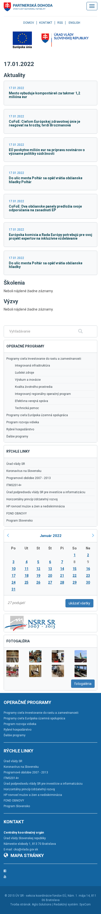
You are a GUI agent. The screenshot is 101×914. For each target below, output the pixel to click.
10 (13, 569)
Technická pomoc (27, 408)
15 (74, 569)
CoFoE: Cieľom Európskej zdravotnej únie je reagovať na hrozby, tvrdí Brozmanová (44, 123)
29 (74, 582)
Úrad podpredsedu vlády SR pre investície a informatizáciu (45, 492)
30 (88, 582)
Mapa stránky (27, 855)
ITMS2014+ (14, 485)
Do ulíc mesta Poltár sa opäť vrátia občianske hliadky (45, 265)
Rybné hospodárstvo (20, 429)
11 (26, 569)
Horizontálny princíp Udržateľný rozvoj (32, 499)
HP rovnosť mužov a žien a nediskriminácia (35, 506)
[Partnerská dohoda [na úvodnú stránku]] (28, 6)
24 (13, 582)
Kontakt (45, 22)
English (74, 22)
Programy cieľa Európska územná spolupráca (37, 415)
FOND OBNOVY (16, 513)
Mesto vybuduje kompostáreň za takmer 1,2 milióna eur (44, 95)
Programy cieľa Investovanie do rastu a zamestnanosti (43, 358)
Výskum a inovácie (28, 379)
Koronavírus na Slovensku (23, 471)
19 (38, 576)
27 (50, 582)
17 (13, 576)
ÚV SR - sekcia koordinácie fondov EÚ (40, 895)
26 (38, 582)
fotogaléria (82, 684)
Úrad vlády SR (15, 464)
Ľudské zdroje (24, 372)
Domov (28, 22)
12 (38, 569)
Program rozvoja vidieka (22, 422)
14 (62, 569)
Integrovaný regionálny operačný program (43, 394)
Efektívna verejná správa (31, 401)
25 (26, 582)
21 (62, 576)
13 (50, 569)
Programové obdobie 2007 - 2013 (28, 478)
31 (13, 589)
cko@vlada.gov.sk (25, 849)
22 (74, 576)
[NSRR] (30, 623)
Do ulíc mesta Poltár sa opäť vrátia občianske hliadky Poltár (45, 180)
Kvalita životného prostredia (33, 387)
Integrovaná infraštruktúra (32, 365)
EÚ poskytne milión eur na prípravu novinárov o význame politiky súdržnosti (47, 152)
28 (62, 582)
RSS (60, 22)
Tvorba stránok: (20, 904)
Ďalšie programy (17, 436)
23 (88, 576)
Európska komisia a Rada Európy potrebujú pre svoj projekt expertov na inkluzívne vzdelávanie (50, 236)
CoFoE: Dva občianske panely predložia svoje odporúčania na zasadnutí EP (45, 208)
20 (50, 576)
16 (88, 569)
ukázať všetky (79, 603)
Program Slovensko (19, 520)
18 (26, 576)
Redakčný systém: (66, 904)
